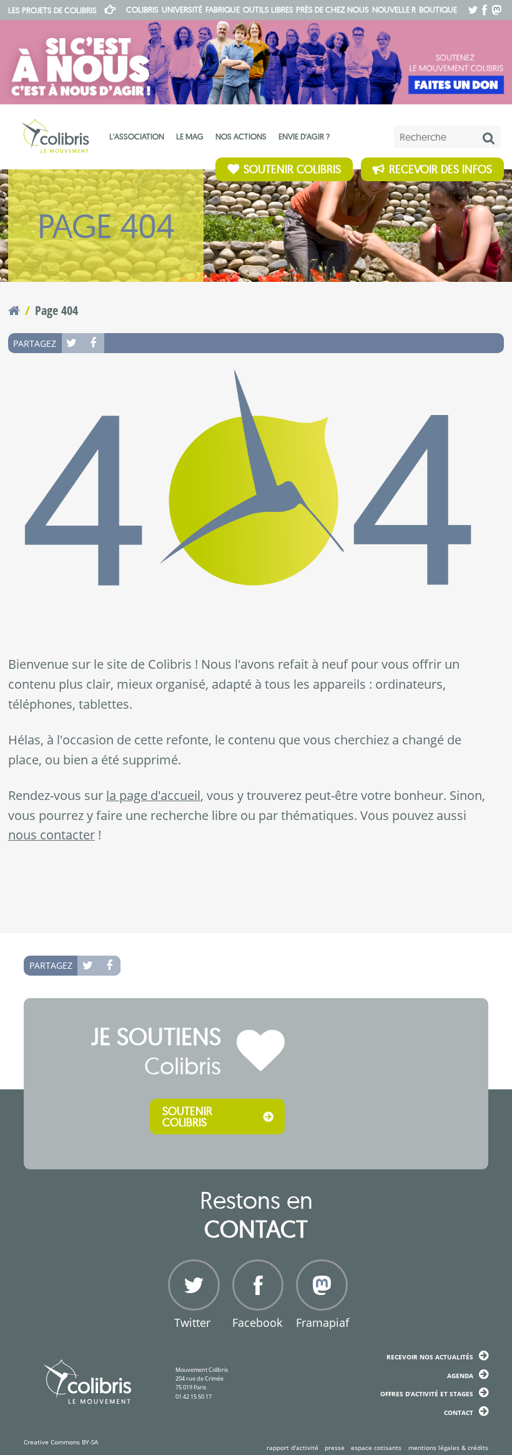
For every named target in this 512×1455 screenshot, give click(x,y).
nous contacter (51, 834)
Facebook (93, 343)
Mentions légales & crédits (448, 1447)
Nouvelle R (394, 9)
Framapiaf (320, 1322)
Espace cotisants (376, 1447)
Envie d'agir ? (304, 136)
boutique (438, 9)
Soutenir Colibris (292, 169)
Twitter (72, 343)
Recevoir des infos (440, 169)
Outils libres (268, 9)
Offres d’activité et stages (426, 1393)
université (182, 9)
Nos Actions (241, 136)
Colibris (52, 10)
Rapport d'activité (292, 1447)
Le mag (190, 136)
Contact (458, 1412)
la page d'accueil (153, 795)
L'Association (136, 136)
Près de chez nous (332, 9)
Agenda (460, 1375)
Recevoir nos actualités (429, 1356)
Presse (335, 1447)
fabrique (222, 9)
